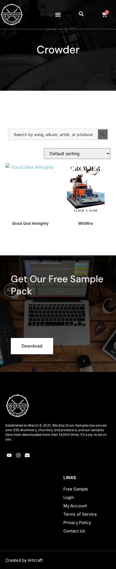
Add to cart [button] (30, 242)
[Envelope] (27, 455)
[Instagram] (18, 455)
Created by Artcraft (24, 560)
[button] (58, 14)
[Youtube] (9, 455)
